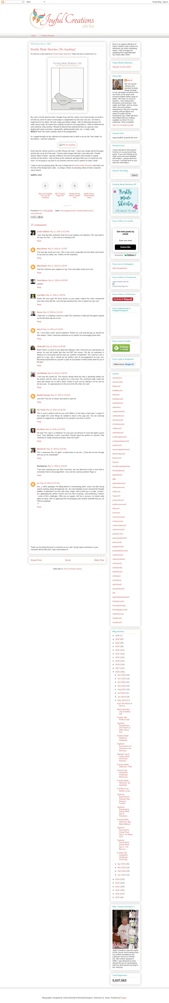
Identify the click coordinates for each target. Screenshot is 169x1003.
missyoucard (117, 521)
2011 (117, 894)
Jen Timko (41, 410)
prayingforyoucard (120, 551)
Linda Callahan (43, 232)
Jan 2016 (122, 875)
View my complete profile (122, 125)
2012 (117, 890)
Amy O (40, 329)
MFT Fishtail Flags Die (60, 195)
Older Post (99, 560)
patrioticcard (117, 534)
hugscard (116, 496)
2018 (117, 664)
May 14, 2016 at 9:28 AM (55, 346)
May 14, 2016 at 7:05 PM (57, 373)
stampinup (116, 580)
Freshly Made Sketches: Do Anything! (123, 782)
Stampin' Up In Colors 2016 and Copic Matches (123, 757)
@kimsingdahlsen (119, 268)
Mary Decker (42, 249)
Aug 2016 (122, 689)
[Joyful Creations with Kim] (113, 284)
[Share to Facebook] (39, 217)
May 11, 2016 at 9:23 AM (59, 232)
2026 (117, 635)
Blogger (123, 998)
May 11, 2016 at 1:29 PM (57, 266)
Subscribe (125, 247)
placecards (117, 542)
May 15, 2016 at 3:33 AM (60, 395)
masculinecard (36, 213)
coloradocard (117, 432)
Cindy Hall (41, 346)
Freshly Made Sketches (61, 54)
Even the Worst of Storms (124, 704)
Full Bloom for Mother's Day (123, 790)
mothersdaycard (119, 525)
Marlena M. (41, 449)
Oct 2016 (122, 682)
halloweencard (118, 487)
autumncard (117, 382)
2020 (117, 657)
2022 (117, 650)
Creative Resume (47, 36)
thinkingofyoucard (119, 610)
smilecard (116, 576)
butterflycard (117, 403)
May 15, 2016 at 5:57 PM (55, 429)
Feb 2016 (122, 871)
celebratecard (118, 416)
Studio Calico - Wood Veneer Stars (89, 196)
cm (38, 483)
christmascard (118, 424)
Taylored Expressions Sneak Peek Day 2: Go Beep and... (124, 832)
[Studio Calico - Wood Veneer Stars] (89, 187)
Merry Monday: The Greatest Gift (123, 711)
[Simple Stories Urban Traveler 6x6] (74, 187)
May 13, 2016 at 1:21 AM (52, 312)
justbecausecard (119, 504)
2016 (117, 672)
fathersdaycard (118, 454)
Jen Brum (41, 429)
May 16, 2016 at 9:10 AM (56, 449)
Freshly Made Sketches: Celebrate (123, 738)
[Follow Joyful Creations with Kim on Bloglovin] (123, 365)
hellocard (116, 491)
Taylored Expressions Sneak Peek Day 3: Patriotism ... (123, 811)
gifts (114, 479)
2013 (117, 887)
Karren (39, 312)
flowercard (116, 458)
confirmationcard (119, 437)
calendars (116, 407)
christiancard (117, 420)
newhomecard (118, 529)
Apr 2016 (122, 864)
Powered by (119, 255)
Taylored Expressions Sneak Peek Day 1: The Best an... (123, 844)
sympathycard (118, 589)
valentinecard (118, 614)
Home (33, 36)
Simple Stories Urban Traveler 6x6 (74, 196)
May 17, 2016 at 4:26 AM (57, 466)
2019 (117, 661)
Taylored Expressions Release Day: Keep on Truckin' (123, 798)
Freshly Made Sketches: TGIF (124, 765)
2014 (117, 883)
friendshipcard (118, 470)
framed (115, 462)
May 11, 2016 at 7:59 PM (55, 295)
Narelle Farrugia (43, 395)
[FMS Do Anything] (67, 145)
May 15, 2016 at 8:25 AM (56, 410)
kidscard (115, 508)
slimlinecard (117, 572)
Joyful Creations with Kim (120, 281)
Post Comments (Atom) (73, 569)
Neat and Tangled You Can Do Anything (45, 196)
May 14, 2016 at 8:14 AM (53, 329)
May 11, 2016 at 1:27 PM (57, 249)
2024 (117, 643)
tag (113, 593)
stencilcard (116, 584)
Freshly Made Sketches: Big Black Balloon (123, 821)
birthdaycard (117, 399)
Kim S (41, 211)
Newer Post (36, 560)
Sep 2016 (122, 686)
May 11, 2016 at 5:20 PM (57, 280)
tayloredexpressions (120, 597)
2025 (117, 639)
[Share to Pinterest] (42, 217)
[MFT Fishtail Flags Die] (60, 187)
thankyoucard (118, 601)
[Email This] (31, 217)
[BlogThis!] (34, 217)
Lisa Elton (41, 295)
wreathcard (117, 622)
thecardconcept (118, 605)
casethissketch (118, 411)
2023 (117, 646)
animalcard (117, 378)
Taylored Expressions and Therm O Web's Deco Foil (123, 727)
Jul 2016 (121, 693)
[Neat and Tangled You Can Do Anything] (45, 187)
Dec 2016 (122, 675)
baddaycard (117, 390)
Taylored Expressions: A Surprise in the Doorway (124, 747)
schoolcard (117, 563)
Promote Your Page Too (120, 286)
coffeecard (116, 428)
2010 (117, 897)
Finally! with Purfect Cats (123, 718)
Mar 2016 (122, 867)
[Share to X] (37, 217)
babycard (116, 386)
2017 (117, 668)
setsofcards (117, 567)
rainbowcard (117, 555)
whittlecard (116, 618)
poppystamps (118, 546)
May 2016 (122, 700)
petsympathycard (119, 538)
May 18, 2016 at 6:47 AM (50, 483)
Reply (39, 241)
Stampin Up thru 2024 (121, 67)
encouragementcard (68, 211)
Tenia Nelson (42, 280)
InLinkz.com (67, 205)
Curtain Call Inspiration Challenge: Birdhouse (122, 773)
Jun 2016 (122, 697)
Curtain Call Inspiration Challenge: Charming (122, 856)
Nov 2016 (122, 678)
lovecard (116, 513)
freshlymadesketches (85, 211)
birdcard (115, 395)
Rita (94, 54)
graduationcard (118, 483)
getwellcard (117, 475)
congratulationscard (120, 441)
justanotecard (118, 500)
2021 (117, 654)
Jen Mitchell (42, 373)
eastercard (116, 445)
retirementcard (118, 559)
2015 (117, 879)
